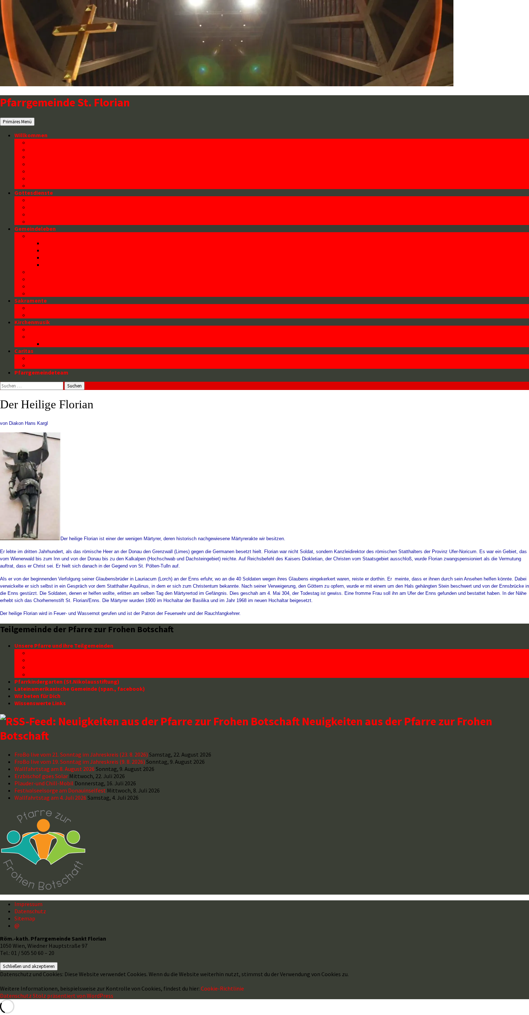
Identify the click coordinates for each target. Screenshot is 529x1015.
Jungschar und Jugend (73, 264)
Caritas (23, 350)
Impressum (28, 904)
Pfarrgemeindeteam (41, 372)
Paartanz (41, 286)
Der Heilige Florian (53, 163)
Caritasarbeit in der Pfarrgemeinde (74, 358)
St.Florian (41, 659)
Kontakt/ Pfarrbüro (54, 178)
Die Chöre (41, 336)
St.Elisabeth (45, 652)
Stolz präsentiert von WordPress (73, 995)
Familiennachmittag (69, 257)
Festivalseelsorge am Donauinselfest (60, 790)
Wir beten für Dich (37, 695)
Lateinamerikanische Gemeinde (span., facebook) (79, 688)
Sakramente (30, 300)
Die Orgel (41, 329)
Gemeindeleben (35, 228)
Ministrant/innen (50, 221)
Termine (39, 149)
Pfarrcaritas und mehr (57, 365)
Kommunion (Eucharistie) (62, 307)
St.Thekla (41, 667)
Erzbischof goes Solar (41, 776)
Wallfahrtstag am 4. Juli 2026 (50, 797)
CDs (48, 343)
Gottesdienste (33, 192)
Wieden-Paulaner (51, 674)
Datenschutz (45, 185)
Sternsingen (45, 293)
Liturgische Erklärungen (60, 214)
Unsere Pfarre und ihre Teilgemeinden (63, 645)
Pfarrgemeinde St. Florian (65, 102)
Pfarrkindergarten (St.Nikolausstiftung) (66, 681)
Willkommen (31, 135)
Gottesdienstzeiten (55, 199)
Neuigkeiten (45, 142)
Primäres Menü (17, 122)
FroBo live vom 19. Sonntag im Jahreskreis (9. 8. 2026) (79, 761)
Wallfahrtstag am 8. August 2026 (54, 768)
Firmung (39, 314)
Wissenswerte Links (40, 703)
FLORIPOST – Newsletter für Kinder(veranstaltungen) (113, 250)
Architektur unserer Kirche (63, 171)
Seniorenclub (46, 271)
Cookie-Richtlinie (222, 988)
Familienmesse (48, 207)
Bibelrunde (43, 279)
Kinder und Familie (52, 235)
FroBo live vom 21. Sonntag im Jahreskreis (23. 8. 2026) (81, 754)
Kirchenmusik (32, 322)
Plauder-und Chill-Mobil (43, 783)
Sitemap (24, 918)
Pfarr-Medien (46, 156)
